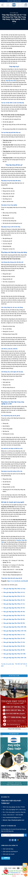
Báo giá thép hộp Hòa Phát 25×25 (14, 604)
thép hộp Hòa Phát (11, 80)
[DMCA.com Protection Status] (5, 858)
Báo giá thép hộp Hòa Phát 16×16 (14, 596)
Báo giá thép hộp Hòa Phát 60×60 (14, 619)
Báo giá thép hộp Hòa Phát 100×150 (15, 657)
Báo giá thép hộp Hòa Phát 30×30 (14, 608)
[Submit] (25, 835)
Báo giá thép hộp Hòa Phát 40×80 (14, 650)
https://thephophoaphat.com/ (16, 820)
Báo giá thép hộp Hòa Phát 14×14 (14, 592)
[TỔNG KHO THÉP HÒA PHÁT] (14, 5)
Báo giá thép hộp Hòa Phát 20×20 (14, 600)
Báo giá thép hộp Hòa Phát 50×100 (14, 654)
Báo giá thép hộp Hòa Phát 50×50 (14, 615)
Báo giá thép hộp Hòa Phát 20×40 (14, 638)
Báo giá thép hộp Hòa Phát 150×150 (15, 631)
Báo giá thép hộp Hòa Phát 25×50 (14, 642)
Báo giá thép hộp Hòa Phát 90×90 (14, 623)
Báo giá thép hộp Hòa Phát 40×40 (14, 611)
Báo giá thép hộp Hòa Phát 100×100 (15, 627)
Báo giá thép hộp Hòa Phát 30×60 (14, 646)
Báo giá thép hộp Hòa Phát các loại (14, 588)
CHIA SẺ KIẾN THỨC (14, 12)
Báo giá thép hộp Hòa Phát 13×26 (14, 634)
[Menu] (2, 5)
